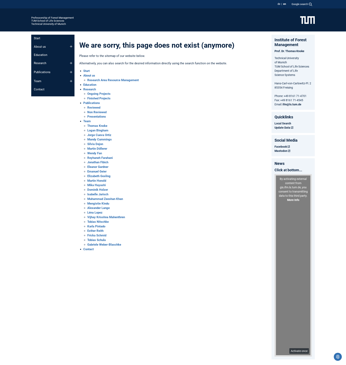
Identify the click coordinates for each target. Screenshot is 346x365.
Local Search (283, 123)
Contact (39, 89)
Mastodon (281, 150)
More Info (293, 200)
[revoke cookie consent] (338, 357)
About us (40, 46)
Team (37, 81)
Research (40, 63)
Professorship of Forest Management (52, 17)
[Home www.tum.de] (307, 20)
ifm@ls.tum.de (292, 104)
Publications (42, 72)
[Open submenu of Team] (71, 81)
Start (37, 38)
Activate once (299, 351)
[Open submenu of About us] (71, 46)
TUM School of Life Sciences (47, 20)
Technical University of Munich (48, 23)
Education (40, 55)
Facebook (281, 146)
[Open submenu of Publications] (71, 72)
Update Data (282, 127)
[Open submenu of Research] (71, 63)
